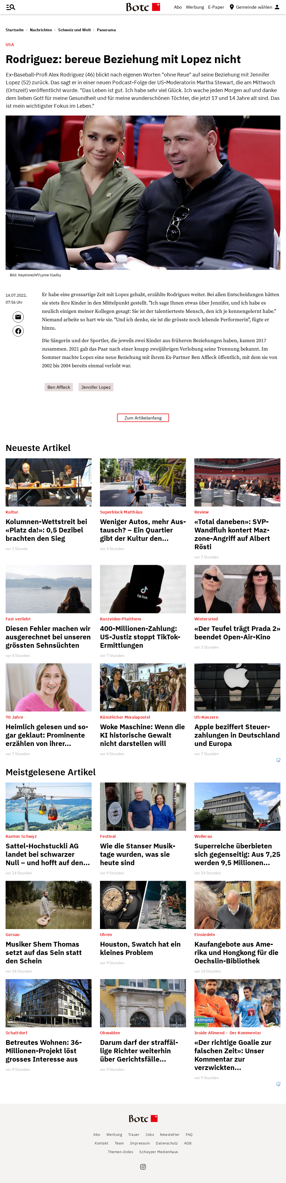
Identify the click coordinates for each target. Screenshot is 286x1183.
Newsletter (170, 1134)
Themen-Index (120, 1152)
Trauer (133, 1134)
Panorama (106, 29)
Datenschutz (167, 1143)
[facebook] (26, 333)
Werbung (195, 7)
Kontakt (102, 1143)
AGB (188, 1143)
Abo (178, 7)
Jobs (150, 1134)
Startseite (15, 29)
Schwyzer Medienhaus (158, 1152)
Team (119, 1143)
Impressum (140, 1143)
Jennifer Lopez (96, 387)
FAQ (189, 1134)
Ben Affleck (58, 387)
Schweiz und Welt (74, 29)
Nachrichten (41, 29)
